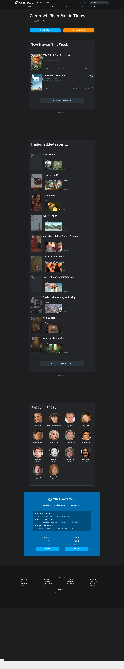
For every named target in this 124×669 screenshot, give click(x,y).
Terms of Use (93, 584)
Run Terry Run (49, 216)
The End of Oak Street (53, 75)
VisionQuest (48, 318)
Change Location (94, 581)
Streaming (56, 7)
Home (21, 7)
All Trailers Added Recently (62, 363)
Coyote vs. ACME (50, 175)
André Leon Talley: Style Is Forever (60, 236)
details (61, 68)
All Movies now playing (62, 100)
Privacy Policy (94, 586)
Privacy (63, 577)
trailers (75, 67)
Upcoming (70, 7)
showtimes (49, 67)
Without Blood (49, 195)
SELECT (47, 549)
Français (62, 573)
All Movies (46, 30)
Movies (32, 7)
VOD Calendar (48, 584)
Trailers (82, 7)
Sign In (84, 3)
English (62, 570)
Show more (75, 522)
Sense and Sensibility (53, 257)
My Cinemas (70, 584)
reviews (87, 68)
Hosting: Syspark (62, 589)
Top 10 (93, 7)
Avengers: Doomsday (53, 338)
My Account (70, 579)
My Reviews (70, 586)
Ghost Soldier (49, 155)
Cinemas (44, 7)
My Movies (70, 581)
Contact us (93, 579)
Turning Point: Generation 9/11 (58, 277)
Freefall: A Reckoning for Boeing (58, 297)
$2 (47, 543)
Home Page (24, 579)
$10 (76, 543)
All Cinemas (80, 30)
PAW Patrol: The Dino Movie (56, 55)
